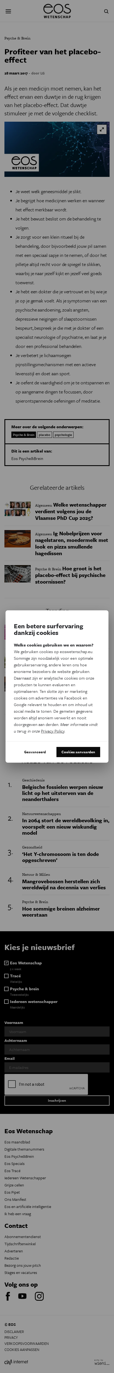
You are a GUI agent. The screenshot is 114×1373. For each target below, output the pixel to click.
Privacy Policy (52, 731)
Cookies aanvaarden (78, 752)
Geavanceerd (35, 752)
